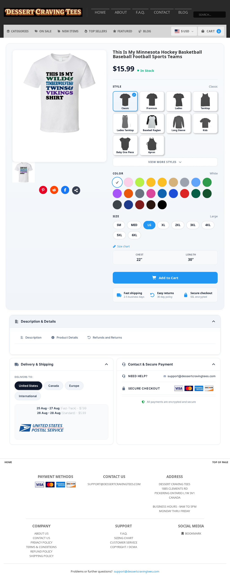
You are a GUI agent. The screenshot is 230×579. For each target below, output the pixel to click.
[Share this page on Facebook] (65, 190)
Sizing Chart (123, 538)
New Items (70, 31)
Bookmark (192, 533)
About (121, 12)
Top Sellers (98, 31)
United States (28, 385)
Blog (183, 12)
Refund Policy (41, 551)
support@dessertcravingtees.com (191, 376)
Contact (162, 12)
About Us (41, 533)
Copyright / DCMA (123, 547)
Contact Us (41, 538)
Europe (74, 385)
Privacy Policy (41, 542)
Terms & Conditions (41, 547)
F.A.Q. (140, 12)
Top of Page (220, 462)
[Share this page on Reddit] (54, 190)
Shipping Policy (41, 556)
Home (100, 12)
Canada (53, 385)
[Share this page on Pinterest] (43, 190)
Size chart (123, 246)
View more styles (162, 162)
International (28, 396)
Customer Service (123, 542)
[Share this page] (76, 190)
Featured (124, 31)
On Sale (45, 31)
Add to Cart (168, 277)
